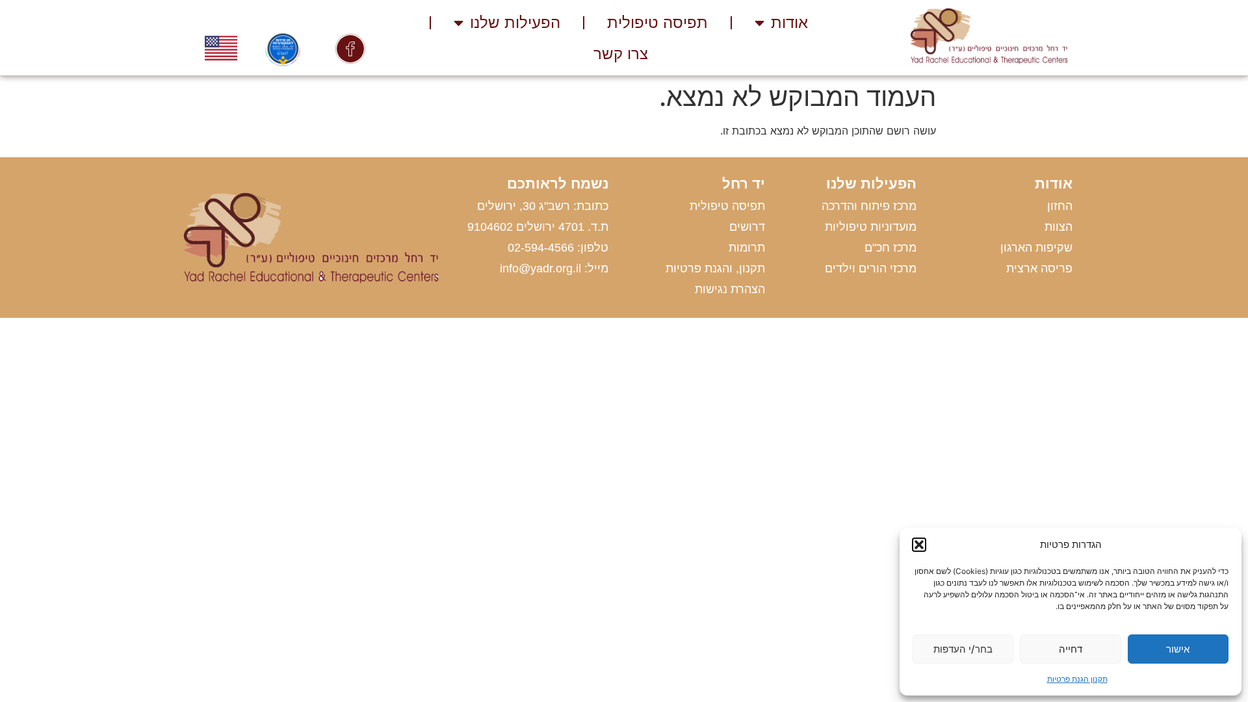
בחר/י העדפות (963, 649)
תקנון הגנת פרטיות (1077, 679)
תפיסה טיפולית (657, 22)
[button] (919, 544)
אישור (1178, 649)
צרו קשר (620, 53)
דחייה (1070, 649)
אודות (789, 22)
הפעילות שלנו (515, 22)
